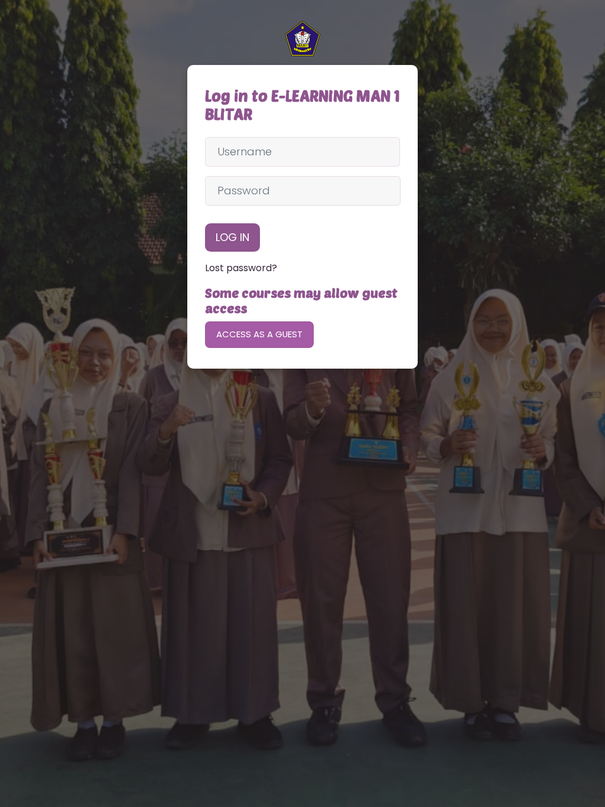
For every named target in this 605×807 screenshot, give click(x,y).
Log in (232, 237)
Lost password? (241, 268)
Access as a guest (259, 334)
